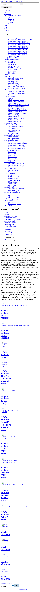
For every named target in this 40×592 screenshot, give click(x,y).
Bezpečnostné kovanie (11, 140)
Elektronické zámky (10, 61)
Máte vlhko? (8, 205)
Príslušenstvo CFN (13, 133)
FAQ (5, 25)
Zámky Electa (12, 185)
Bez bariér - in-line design (15, 78)
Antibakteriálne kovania (11, 135)
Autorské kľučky (13, 103)
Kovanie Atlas (12, 157)
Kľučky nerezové (13, 116)
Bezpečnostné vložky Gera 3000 (17, 53)
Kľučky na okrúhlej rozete (16, 100)
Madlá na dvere (9, 90)
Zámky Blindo (12, 182)
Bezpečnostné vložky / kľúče (13, 38)
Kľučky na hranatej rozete (16, 101)
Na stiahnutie (8, 17)
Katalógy (11, 19)
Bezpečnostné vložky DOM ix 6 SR (18, 41)
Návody (10, 22)
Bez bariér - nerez (13, 79)
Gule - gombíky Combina (15, 126)
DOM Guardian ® (13, 66)
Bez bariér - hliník (13, 83)
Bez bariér (7, 76)
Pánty (6, 194)
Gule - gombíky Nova (14, 130)
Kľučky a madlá (13, 137)
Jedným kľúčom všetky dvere (13, 58)
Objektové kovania (10, 123)
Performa (11, 175)
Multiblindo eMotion (14, 180)
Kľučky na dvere (9, 96)
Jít (21, 4)
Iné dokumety (12, 24)
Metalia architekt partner (15, 1)
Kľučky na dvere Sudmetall (16, 118)
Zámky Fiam (12, 183)
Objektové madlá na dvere (16, 91)
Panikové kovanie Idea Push (16, 167)
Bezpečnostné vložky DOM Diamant (19, 44)
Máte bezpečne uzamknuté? (12, 15)
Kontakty (7, 30)
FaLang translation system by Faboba (6, 583)
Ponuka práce (8, 231)
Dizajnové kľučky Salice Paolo (17, 110)
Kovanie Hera (12, 153)
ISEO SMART (12, 69)
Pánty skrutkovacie (13, 197)
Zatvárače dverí (9, 187)
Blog (5, 27)
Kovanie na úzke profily (11, 150)
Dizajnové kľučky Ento (15, 111)
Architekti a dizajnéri (10, 216)
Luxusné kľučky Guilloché (16, 108)
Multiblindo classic (13, 177)
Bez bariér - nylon (13, 81)
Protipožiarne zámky (14, 172)
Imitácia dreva (8, 200)
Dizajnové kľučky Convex (16, 115)
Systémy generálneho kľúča (12, 59)
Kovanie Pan (12, 155)
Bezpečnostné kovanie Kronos (17, 145)
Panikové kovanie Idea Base (16, 163)
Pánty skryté (11, 195)
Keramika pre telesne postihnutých (18, 86)
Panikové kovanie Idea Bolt (16, 165)
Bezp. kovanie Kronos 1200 (16, 147)
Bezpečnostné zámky (10, 173)
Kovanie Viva (12, 158)
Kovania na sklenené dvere (12, 192)
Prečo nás (7, 12)
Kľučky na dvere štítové (15, 121)
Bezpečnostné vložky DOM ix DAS (19, 43)
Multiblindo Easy (13, 178)
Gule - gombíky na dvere (11, 125)
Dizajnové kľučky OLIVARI (16, 106)
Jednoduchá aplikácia (14, 204)
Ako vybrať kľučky (10, 221)
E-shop (6, 29)
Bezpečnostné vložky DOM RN (17, 54)
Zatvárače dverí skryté (14, 190)
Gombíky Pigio (12, 131)
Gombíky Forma (13, 128)
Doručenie (7, 228)
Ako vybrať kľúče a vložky (12, 219)
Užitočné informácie (10, 233)
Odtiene (10, 202)
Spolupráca (7, 14)
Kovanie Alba (12, 152)
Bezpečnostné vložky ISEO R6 (17, 49)
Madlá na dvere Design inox (16, 93)
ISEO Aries (11, 73)
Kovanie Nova (12, 160)
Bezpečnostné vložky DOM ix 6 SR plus (20, 39)
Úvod (6, 212)
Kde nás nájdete (9, 234)
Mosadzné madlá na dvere (16, 95)
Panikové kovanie (13, 138)
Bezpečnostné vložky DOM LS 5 (18, 48)
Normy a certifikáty (10, 217)
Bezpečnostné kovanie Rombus (17, 143)
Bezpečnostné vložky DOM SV (17, 46)
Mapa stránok (23, 589)
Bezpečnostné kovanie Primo (16, 148)
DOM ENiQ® (12, 64)
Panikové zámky (13, 170)
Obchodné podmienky (11, 226)
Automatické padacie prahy (12, 199)
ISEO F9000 (12, 71)
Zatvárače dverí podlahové (16, 189)
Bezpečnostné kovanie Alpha (16, 142)
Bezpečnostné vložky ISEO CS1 (17, 51)
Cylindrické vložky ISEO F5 (16, 56)
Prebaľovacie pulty (13, 85)
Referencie (7, 214)
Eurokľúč (7, 74)
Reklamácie (7, 229)
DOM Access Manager (15, 68)
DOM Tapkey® (13, 63)
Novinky (7, 10)
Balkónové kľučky (13, 120)
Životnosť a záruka (10, 223)
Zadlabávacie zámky (10, 168)
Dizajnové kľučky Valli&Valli (17, 113)
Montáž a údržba (9, 224)
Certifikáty (11, 20)
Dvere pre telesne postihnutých (17, 88)
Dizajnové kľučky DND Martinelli (18, 105)
